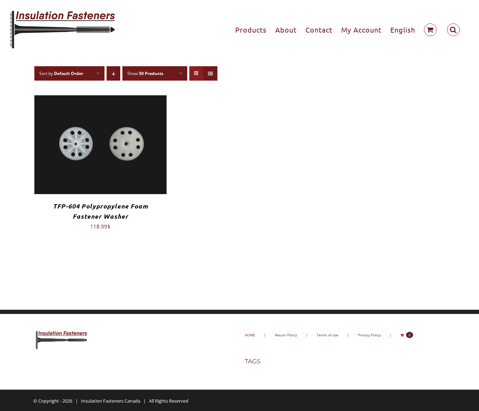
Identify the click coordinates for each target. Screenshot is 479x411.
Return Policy (286, 335)
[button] (453, 29)
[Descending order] (113, 73)
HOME (250, 335)
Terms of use (327, 335)
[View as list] (210, 73)
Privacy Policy (369, 335)
